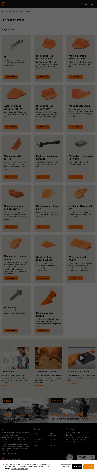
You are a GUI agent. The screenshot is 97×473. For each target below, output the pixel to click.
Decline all (77, 466)
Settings (66, 466)
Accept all (88, 466)
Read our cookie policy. (19, 469)
